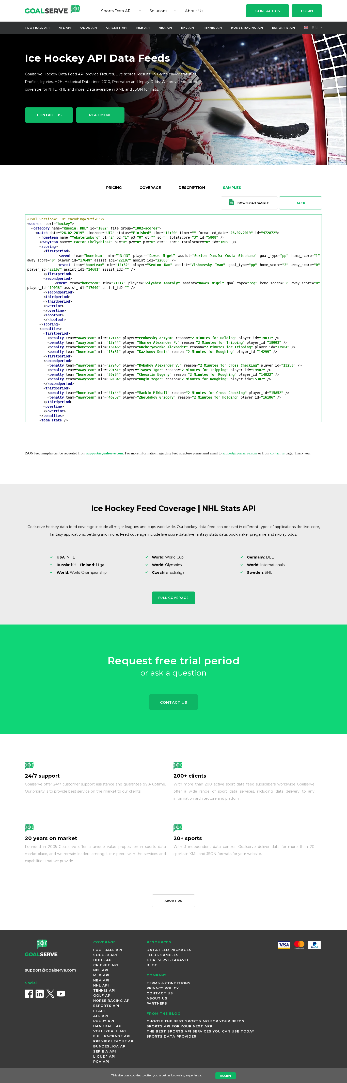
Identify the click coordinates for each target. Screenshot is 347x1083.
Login (307, 11)
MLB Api (143, 27)
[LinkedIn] (40, 994)
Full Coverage (173, 598)
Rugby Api (103, 1021)
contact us (277, 453)
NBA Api (165, 27)
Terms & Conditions (169, 983)
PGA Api (101, 1061)
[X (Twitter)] (50, 994)
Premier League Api (114, 1041)
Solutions (158, 10)
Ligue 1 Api (104, 1056)
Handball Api (108, 1026)
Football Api (37, 27)
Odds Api (88, 27)
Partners (157, 1003)
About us (173, 900)
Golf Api (102, 995)
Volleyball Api (109, 1031)
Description (192, 187)
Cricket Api (117, 27)
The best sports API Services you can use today (200, 1031)
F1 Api (99, 1011)
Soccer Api (105, 955)
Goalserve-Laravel (168, 960)
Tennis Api (212, 27)
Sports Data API (116, 10)
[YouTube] (61, 994)
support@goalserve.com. (105, 453)
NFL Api (65, 27)
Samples (232, 187)
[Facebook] (29, 994)
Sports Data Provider (171, 1036)
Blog (152, 965)
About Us (194, 10)
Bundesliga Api (110, 1046)
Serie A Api (104, 1051)
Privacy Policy (163, 988)
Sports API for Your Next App (179, 1026)
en (314, 27)
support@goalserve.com (240, 453)
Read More (100, 115)
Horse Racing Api (247, 27)
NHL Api (187, 27)
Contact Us (267, 11)
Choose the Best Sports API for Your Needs (195, 1021)
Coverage (150, 187)
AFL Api (100, 1016)
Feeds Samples (163, 955)
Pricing (114, 187)
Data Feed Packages (169, 950)
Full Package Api (112, 1036)
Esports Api (283, 27)
